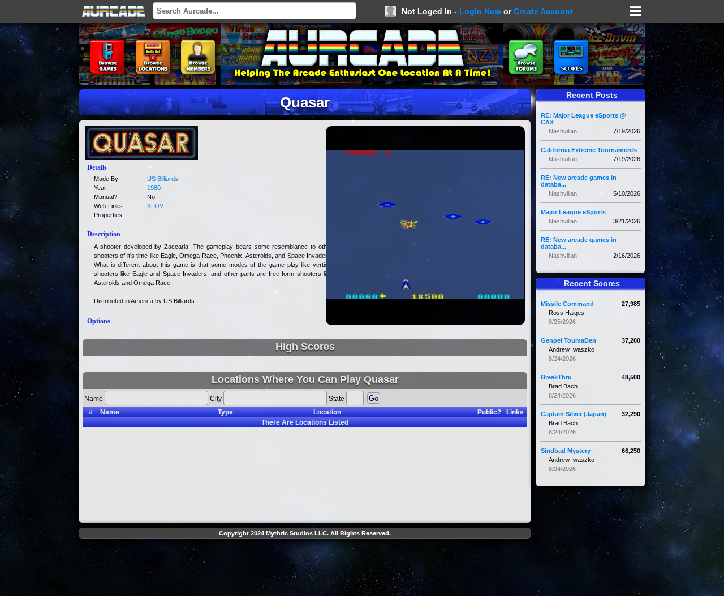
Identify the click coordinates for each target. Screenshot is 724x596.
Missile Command (567, 303)
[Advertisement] (305, 568)
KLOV (155, 205)
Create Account (543, 11)
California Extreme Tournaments (589, 149)
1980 (154, 187)
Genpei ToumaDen (568, 340)
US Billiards (162, 178)
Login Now (480, 11)
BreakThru (556, 377)
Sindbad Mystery (566, 450)
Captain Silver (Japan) (573, 414)
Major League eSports (573, 212)
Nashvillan (563, 131)
